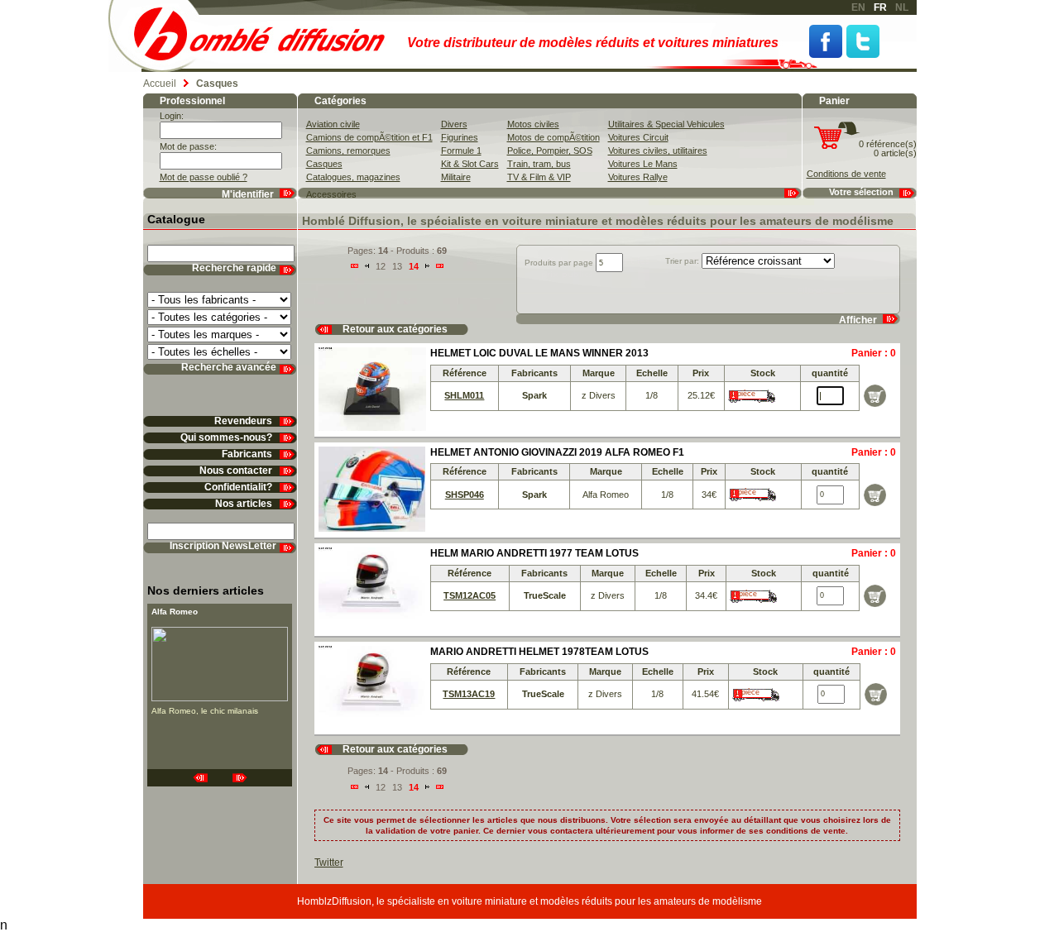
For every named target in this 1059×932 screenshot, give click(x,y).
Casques (324, 164)
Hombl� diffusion (267, 36)
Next (239, 777)
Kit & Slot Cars (470, 164)
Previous (200, 777)
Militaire (456, 177)
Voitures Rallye (638, 177)
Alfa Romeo (174, 611)
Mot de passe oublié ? (203, 177)
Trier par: (682, 260)
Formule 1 (461, 150)
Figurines (459, 137)
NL (901, 7)
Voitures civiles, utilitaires (657, 150)
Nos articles (243, 504)
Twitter (862, 41)
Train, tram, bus (539, 164)
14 (414, 266)
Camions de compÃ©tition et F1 (369, 137)
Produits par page (559, 262)
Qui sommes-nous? (226, 438)
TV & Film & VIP (539, 177)
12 (381, 266)
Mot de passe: (188, 146)
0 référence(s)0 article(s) (888, 148)
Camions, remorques (348, 150)
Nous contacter (235, 471)
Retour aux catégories (395, 329)
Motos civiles (533, 124)
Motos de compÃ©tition (553, 137)
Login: (172, 116)
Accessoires (331, 194)
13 (397, 266)
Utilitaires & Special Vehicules (666, 124)
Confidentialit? (238, 487)
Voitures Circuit (638, 137)
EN (858, 7)
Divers (454, 124)
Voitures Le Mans (643, 164)
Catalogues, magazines (353, 177)
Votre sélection (861, 192)
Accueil (159, 83)
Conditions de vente (846, 174)
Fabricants (247, 454)
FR (880, 7)
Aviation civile (333, 124)
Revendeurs (243, 421)
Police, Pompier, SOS (549, 150)
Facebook (825, 41)
